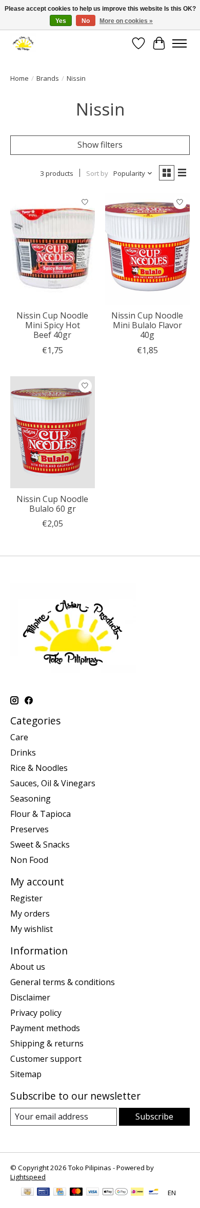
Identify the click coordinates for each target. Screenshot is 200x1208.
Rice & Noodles (39, 767)
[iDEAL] (137, 1193)
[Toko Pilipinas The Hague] (23, 43)
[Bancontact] (153, 1193)
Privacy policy (36, 1012)
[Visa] (92, 1193)
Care (19, 737)
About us (27, 966)
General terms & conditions (62, 982)
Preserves (29, 829)
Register (26, 898)
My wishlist (31, 929)
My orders (30, 913)
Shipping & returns (47, 1043)
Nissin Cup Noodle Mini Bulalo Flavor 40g (147, 325)
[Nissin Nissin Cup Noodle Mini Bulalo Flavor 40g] (147, 249)
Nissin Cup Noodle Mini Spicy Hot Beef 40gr (52, 325)
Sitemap (26, 1074)
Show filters (100, 144)
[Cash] (27, 1193)
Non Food (29, 859)
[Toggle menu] (179, 43)
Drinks (23, 752)
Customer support (46, 1058)
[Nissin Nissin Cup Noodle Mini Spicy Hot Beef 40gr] (52, 249)
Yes (60, 21)
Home (19, 78)
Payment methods (45, 1028)
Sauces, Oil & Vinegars (52, 783)
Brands (47, 78)
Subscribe (154, 1116)
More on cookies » (126, 21)
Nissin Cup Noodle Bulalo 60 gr (52, 503)
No (86, 21)
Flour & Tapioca (40, 813)
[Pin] (43, 1193)
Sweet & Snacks (40, 844)
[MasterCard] (76, 1193)
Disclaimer (30, 997)
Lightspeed (28, 1176)
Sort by (97, 173)
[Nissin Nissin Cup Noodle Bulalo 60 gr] (52, 432)
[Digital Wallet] (115, 1193)
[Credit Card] (59, 1193)
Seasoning (30, 798)
